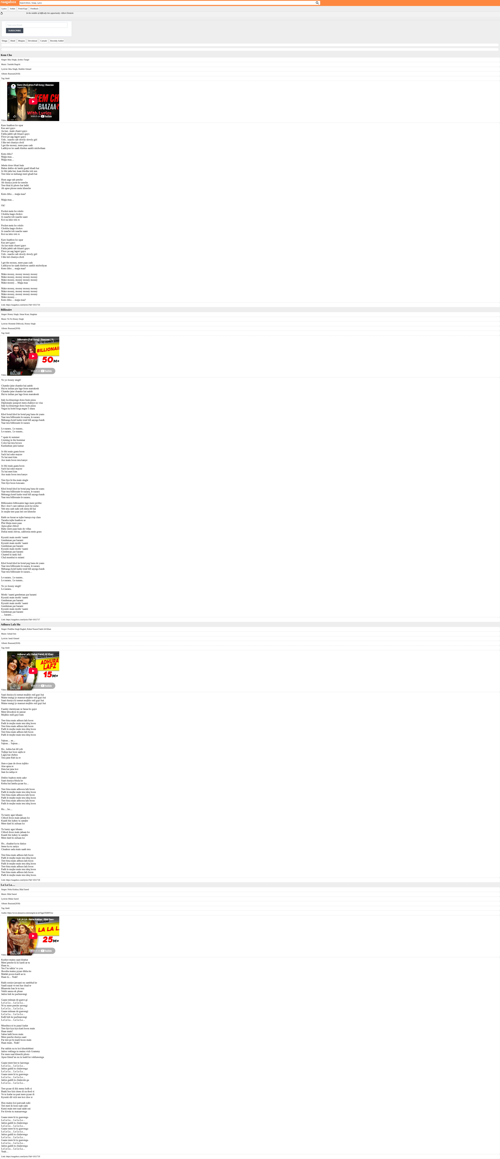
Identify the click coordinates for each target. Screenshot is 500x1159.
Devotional (32, 41)
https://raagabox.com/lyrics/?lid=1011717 (23, 619)
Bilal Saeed (24, 889)
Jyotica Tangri (23, 60)
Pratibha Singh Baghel (17, 629)
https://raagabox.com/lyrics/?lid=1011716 (23, 305)
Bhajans (21, 41)
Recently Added (57, 41)
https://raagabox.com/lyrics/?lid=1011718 (23, 880)
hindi (7, 78)
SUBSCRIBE (14, 31)
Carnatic (43, 41)
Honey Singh (13, 314)
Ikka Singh (12, 60)
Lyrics (4, 9)
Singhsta (33, 314)
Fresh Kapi (22, 9)
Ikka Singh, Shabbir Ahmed (19, 69)
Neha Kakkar (13, 889)
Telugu (4, 41)
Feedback (34, 9)
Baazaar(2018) (14, 74)
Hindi (12, 41)
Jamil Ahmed (13, 638)
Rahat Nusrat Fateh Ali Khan (39, 629)
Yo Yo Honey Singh (15, 319)
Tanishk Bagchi (13, 64)
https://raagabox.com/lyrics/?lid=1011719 (23, 1156)
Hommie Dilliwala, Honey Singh (22, 324)
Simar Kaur (24, 314)
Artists (12, 9)
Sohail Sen (11, 634)
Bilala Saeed (13, 899)
